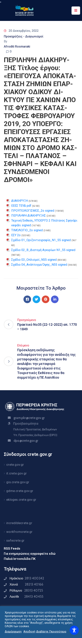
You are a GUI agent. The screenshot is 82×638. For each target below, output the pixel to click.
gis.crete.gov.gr (17, 482)
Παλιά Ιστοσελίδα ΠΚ (20, 559)
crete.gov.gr (15, 464)
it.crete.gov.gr (16, 473)
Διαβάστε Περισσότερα (51, 631)
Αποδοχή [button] (29, 631)
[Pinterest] (45, 299)
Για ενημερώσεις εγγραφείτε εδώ (29, 553)
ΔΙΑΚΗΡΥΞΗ (19, 201)
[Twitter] (36, 299)
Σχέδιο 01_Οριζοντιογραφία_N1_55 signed (41, 240)
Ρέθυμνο (26, 590)
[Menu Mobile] (76, 10)
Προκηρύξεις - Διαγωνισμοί (23, 36)
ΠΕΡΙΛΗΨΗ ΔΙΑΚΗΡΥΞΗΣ (28, 215)
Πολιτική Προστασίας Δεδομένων (35, 429)
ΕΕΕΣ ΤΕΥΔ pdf (21, 205)
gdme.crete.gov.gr (19, 491)
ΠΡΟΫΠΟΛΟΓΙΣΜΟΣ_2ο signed (32, 210)
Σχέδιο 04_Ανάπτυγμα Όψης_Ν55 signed (39, 264)
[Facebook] (27, 299)
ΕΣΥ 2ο (16, 235)
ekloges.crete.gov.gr (21, 499)
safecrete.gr (15, 540)
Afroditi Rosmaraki (17, 46)
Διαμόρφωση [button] (13, 631)
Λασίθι (26, 596)
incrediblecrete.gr (19, 523)
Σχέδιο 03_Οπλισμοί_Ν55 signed (34, 259)
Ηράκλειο (27, 578)
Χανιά (26, 584)
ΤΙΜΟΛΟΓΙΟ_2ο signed (27, 230)
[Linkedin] (55, 299)
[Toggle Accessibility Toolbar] (74, 630)
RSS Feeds (12, 548)
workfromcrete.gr (19, 532)
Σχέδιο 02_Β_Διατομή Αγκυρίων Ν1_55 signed (43, 250)
